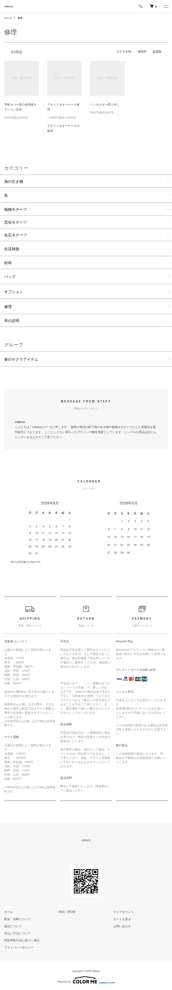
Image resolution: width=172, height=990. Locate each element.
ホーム (8, 18)
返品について (13, 926)
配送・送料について (17, 919)
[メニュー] (165, 6)
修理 (20, 18)
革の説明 (11, 320)
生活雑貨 (11, 248)
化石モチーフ (15, 234)
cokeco (8, 6)
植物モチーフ (15, 209)
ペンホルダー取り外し (105, 104)
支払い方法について (17, 933)
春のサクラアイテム (21, 359)
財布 (8, 262)
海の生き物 (13, 181)
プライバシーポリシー (19, 947)
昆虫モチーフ (15, 222)
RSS (62, 912)
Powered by (64, 981)
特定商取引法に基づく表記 (21, 940)
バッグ (10, 276)
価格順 (142, 51)
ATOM (71, 912)
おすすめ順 (124, 51)
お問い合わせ (122, 926)
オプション (13, 291)
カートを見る (122, 919)
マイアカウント (123, 912)
